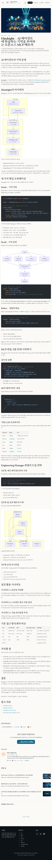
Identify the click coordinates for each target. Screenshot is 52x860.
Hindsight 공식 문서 (8, 708)
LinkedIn (15, 760)
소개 (22, 837)
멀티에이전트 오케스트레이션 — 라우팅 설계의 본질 (14, 784)
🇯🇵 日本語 (16, 727)
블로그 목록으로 (26, 816)
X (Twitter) (21, 760)
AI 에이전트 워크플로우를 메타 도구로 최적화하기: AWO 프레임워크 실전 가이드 (21, 792)
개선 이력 (23, 842)
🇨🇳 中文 (29, 727)
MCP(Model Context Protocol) (41, 80)
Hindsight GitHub (7, 705)
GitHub (10, 760)
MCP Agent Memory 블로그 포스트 (11, 712)
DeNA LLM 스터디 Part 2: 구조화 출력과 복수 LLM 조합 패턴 (17, 775)
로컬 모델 (19, 448)
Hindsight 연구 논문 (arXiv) (9, 710)
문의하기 (22, 838)
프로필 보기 (27, 760)
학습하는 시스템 (29, 311)
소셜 (22, 840)
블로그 (22, 835)
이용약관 (22, 846)
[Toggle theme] (25, 2)
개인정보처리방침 (24, 844)
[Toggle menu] (3, 2)
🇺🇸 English (23, 727)
